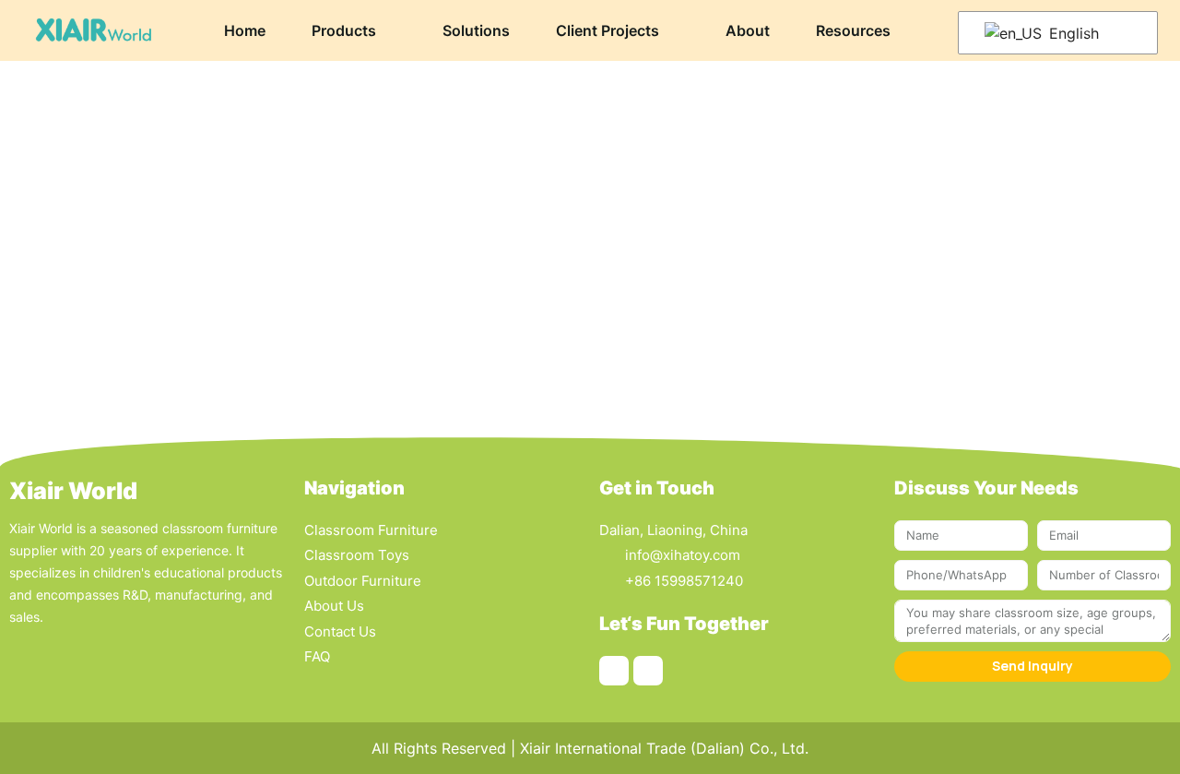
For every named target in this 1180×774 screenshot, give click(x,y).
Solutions (476, 30)
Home (245, 30)
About (748, 30)
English (1071, 33)
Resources (853, 30)
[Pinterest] (614, 670)
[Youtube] (648, 670)
